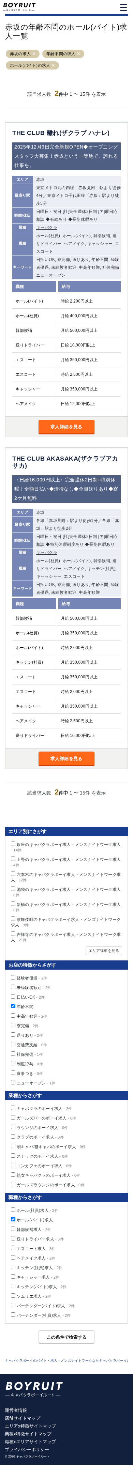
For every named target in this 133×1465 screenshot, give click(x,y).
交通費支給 (32, 1045)
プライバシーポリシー (27, 1449)
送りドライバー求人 (40, 1239)
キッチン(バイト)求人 (41, 1286)
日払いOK (31, 997)
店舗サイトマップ (22, 1418)
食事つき (30, 1073)
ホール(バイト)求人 (35, 1220)
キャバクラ (46, 227)
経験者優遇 (32, 978)
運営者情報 (16, 1410)
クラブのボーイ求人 (40, 1137)
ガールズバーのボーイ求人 (46, 1118)
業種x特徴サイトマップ (28, 1434)
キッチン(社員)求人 (39, 1267)
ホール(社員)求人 (37, 1210)
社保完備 (30, 1054)
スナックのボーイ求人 (42, 1156)
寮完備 (28, 1025)
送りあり (30, 1035)
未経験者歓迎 (34, 987)
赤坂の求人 (20, 53)
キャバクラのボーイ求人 (44, 1108)
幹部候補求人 (34, 1229)
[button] (34, 54)
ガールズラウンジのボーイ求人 (51, 1185)
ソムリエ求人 (34, 1296)
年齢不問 (25, 1006)
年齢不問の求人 (60, 53)
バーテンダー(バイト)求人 (46, 1306)
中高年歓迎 (32, 1016)
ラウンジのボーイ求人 (42, 1127)
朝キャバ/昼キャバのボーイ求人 (51, 1146)
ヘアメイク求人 (36, 1258)
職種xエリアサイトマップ (30, 1441)
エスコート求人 (36, 1248)
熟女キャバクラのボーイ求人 (48, 1175)
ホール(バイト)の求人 (30, 65)
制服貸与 (30, 1064)
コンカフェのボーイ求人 (44, 1165)
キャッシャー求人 (38, 1277)
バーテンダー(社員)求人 (44, 1315)
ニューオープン (36, 1083)
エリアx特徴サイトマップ (30, 1426)
